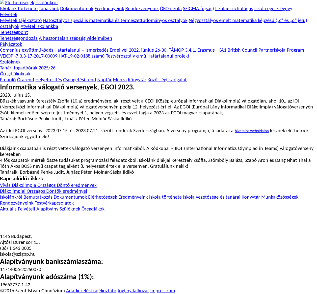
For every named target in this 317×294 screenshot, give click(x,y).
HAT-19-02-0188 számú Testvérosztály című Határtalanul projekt (124, 56)
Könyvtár (137, 80)
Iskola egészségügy (273, 8)
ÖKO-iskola (171, 8)
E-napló (8, 80)
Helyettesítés (48, 80)
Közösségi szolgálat (167, 80)
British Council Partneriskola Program (266, 50)
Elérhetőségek (19, 2)
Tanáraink (49, 8)
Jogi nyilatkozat (133, 291)
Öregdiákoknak (15, 74)
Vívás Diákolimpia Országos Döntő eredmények (48, 185)
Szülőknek (10, 62)
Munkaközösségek (279, 197)
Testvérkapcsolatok (54, 203)
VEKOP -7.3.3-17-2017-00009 (28, 56)
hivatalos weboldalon (252, 131)
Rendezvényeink (142, 8)
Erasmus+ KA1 (211, 50)
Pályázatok (11, 44)
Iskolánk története (19, 8)
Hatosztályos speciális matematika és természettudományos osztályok (115, 20)
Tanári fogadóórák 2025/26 (27, 68)
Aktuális (8, 209)
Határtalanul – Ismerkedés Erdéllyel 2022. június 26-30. (111, 50)
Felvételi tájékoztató (21, 20)
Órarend (25, 80)
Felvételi (8, 14)
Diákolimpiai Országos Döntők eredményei (43, 191)
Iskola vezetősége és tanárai (211, 197)
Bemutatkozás (38, 197)
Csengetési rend (79, 80)
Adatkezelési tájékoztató (91, 291)
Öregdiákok (93, 209)
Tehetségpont (14, 32)
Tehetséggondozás (19, 38)
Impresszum (162, 291)
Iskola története (165, 197)
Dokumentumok (76, 8)
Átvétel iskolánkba (39, 26)
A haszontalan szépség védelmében (75, 38)
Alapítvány (47, 209)
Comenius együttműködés (26, 50)
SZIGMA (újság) (198, 8)
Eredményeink (109, 8)
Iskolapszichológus (234, 8)
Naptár (104, 80)
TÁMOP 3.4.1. (182, 50)
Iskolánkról (46, 2)
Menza (120, 80)
